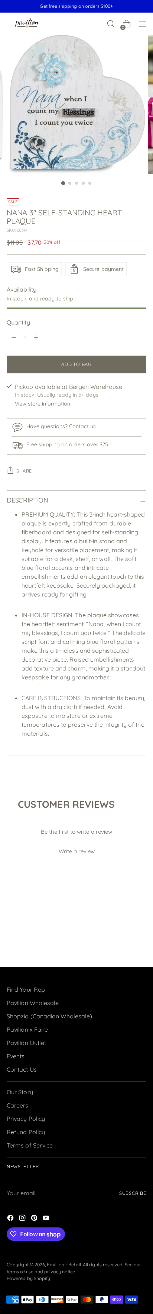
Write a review (77, 851)
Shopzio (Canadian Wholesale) (49, 1016)
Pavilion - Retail (64, 1264)
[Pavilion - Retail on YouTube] (46, 1219)
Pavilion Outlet (26, 1042)
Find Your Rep (26, 989)
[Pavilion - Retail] (27, 24)
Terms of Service (30, 1145)
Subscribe (132, 1193)
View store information (42, 403)
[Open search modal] (110, 23)
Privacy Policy (26, 1118)
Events (16, 1056)
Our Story (20, 1092)
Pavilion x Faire (27, 1029)
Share (24, 471)
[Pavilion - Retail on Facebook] (11, 1219)
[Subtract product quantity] (13, 337)
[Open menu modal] (142, 23)
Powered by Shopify (28, 1278)
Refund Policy (26, 1132)
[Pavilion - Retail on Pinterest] (34, 1219)
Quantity (18, 322)
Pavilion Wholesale (33, 1002)
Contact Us (22, 1069)
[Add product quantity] (36, 337)
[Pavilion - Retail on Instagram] (23, 1219)
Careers (18, 1105)
